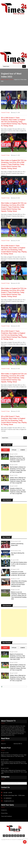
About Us (3, 743)
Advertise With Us (18, 743)
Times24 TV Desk (5, 112)
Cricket (11, 79)
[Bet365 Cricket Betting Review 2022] (5, 544)
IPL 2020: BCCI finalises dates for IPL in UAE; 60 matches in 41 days (19, 564)
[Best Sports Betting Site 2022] (5, 553)
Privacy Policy (4, 813)
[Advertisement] (14, 37)
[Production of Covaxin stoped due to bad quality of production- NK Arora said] (5, 572)
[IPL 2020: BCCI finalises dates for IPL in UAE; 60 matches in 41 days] (5, 563)
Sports (7, 79)
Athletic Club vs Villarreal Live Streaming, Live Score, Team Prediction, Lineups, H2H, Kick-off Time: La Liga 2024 (14, 772)
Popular (14, 450)
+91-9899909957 (8, 798)
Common (22, 450)
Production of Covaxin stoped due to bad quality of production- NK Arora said (18, 573)
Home (3, 79)
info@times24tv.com (9, 801)
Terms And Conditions (6, 816)
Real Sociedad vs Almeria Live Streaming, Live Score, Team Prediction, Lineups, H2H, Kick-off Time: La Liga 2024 (14, 763)
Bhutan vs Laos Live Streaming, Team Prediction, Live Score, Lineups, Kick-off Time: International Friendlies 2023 (19, 595)
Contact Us (4, 810)
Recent (5, 450)
